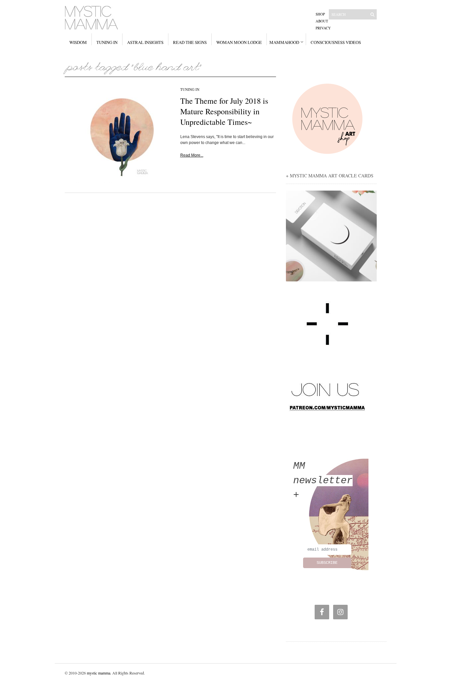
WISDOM (78, 42)
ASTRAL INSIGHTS (145, 42)
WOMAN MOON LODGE (239, 42)
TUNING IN (107, 42)
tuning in (189, 89)
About (322, 20)
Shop (320, 14)
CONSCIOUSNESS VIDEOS (336, 42)
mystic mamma (98, 672)
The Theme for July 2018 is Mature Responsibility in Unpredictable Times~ (224, 111)
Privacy (323, 27)
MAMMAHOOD (284, 42)
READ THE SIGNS (190, 42)
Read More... (191, 155)
